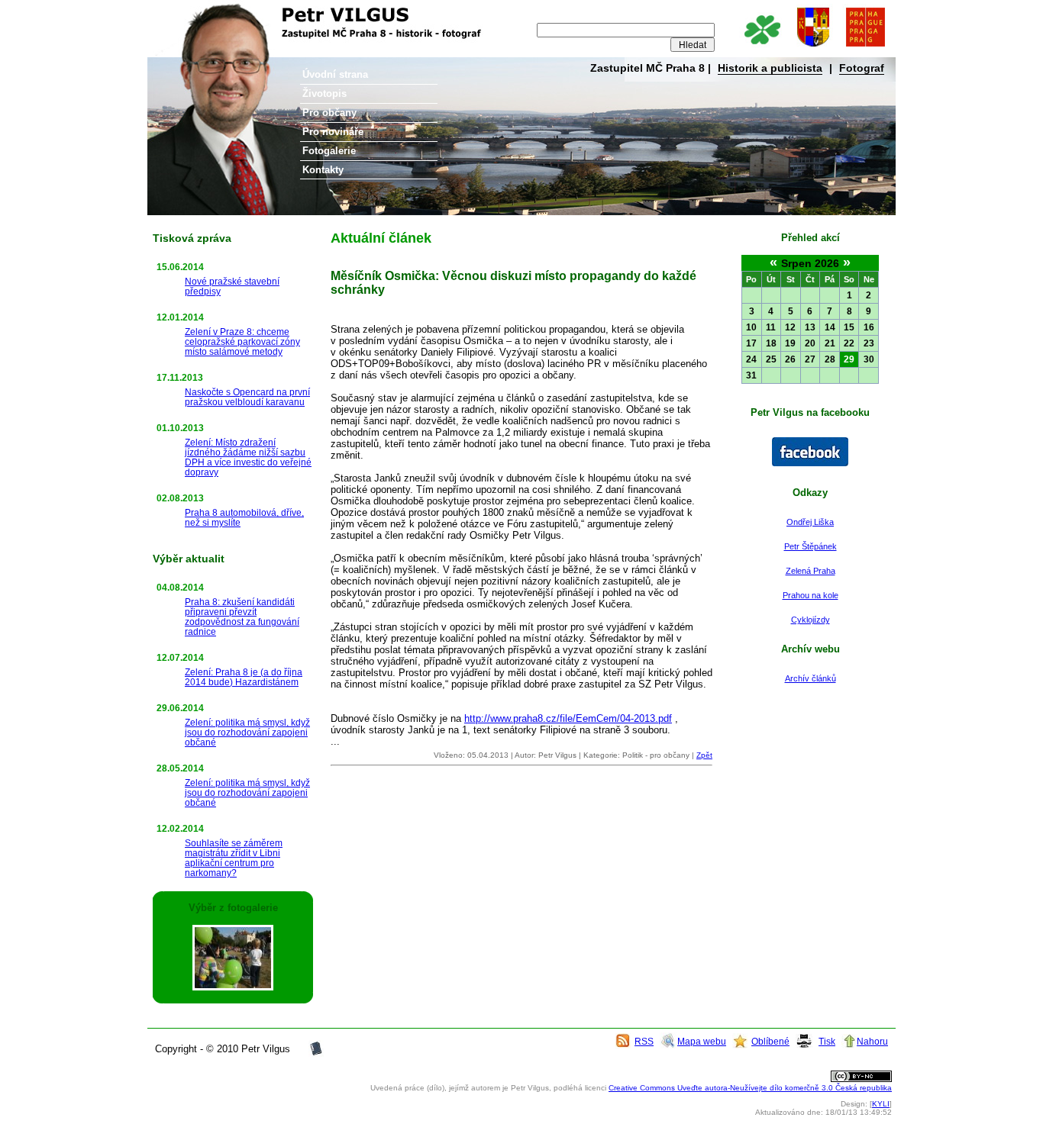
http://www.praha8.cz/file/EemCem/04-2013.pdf (568, 718)
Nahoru (872, 1041)
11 (771, 327)
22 (849, 343)
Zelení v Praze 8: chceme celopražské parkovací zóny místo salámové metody (242, 341)
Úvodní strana (335, 74)
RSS (644, 1041)
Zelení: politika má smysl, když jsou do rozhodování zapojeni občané (247, 732)
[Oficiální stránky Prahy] (865, 47)
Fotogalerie (329, 150)
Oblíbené (770, 1041)
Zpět (704, 755)
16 (869, 327)
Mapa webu (701, 1041)
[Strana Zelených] (761, 47)
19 (790, 343)
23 (869, 343)
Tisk (827, 1041)
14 (830, 327)
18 (771, 343)
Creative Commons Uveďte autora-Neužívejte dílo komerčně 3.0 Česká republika (750, 1088)
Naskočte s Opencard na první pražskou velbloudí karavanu (247, 397)
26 (790, 359)
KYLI (881, 1104)
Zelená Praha (810, 570)
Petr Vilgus (198, 11)
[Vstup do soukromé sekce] (316, 1053)
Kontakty (323, 170)
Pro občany (329, 112)
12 (790, 327)
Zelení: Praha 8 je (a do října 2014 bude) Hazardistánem (243, 677)
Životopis (324, 93)
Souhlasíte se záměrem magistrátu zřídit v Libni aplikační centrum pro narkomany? (234, 858)
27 (810, 359)
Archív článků (810, 678)
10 (751, 327)
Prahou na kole (810, 595)
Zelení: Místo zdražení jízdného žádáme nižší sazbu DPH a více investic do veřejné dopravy (248, 457)
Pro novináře (332, 131)
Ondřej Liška (810, 522)
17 (751, 343)
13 (810, 327)
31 (751, 375)
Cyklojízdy (810, 619)
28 (830, 359)
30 (869, 359)
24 (751, 359)
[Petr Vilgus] (810, 463)
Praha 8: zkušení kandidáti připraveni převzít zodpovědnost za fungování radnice (242, 616)
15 (849, 327)
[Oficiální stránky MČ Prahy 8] (813, 47)
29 (849, 359)
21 (830, 343)
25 (771, 359)
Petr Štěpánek (810, 546)
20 (810, 343)
